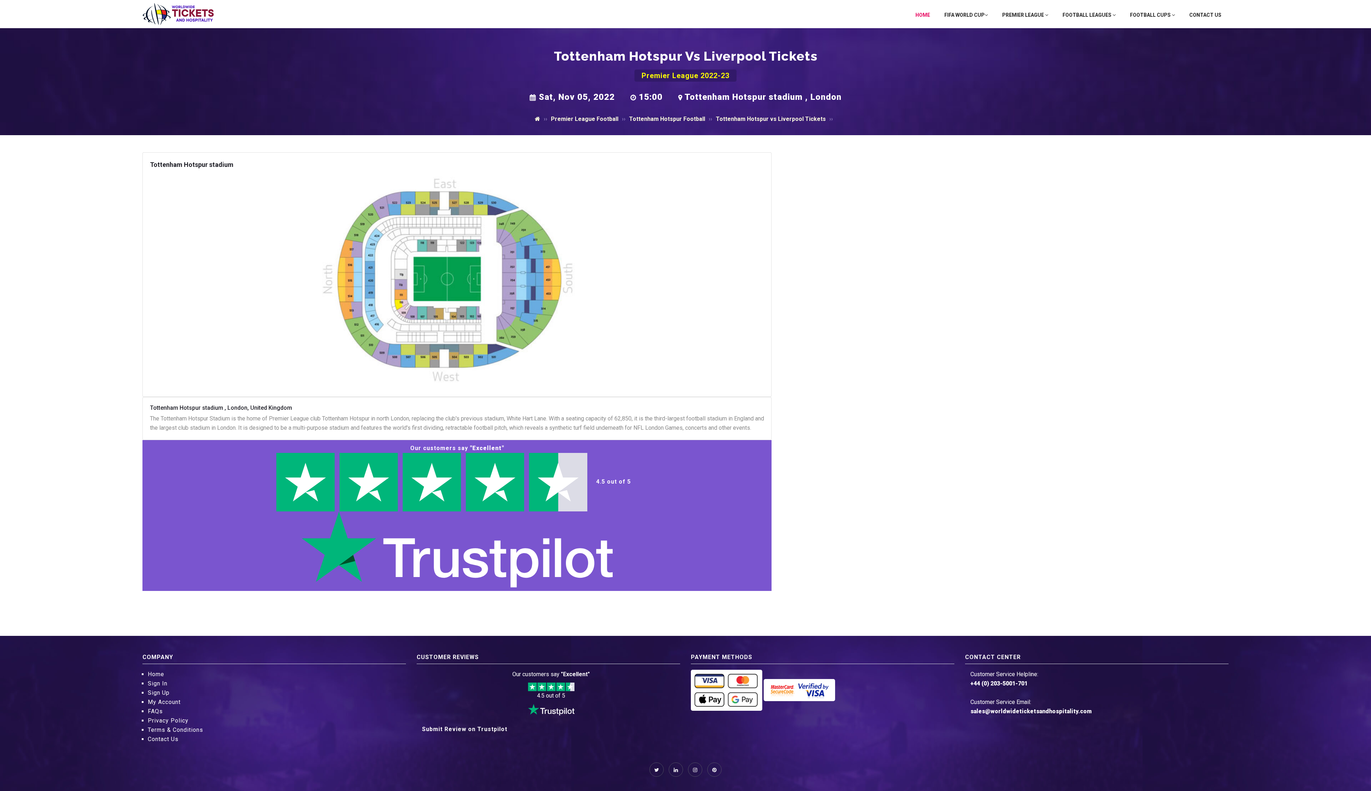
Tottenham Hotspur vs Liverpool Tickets (771, 119)
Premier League (1023, 15)
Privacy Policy (168, 720)
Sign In (157, 683)
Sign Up (159, 692)
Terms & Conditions (175, 729)
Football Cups (1151, 15)
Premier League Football (584, 119)
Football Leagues (1088, 15)
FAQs (155, 711)
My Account (164, 702)
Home (922, 15)
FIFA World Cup (964, 15)
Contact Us (1205, 15)
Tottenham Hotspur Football (667, 119)
